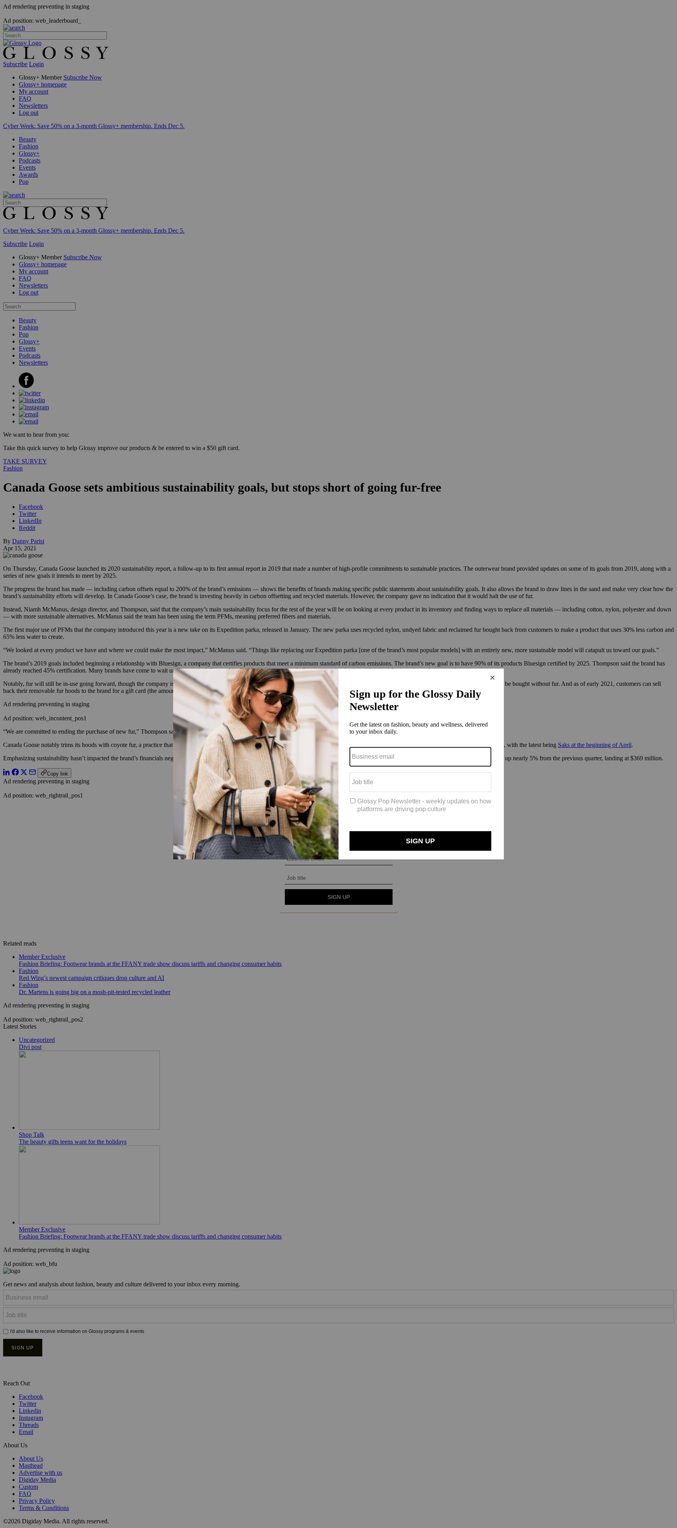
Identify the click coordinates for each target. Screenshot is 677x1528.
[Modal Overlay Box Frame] (338, 764)
